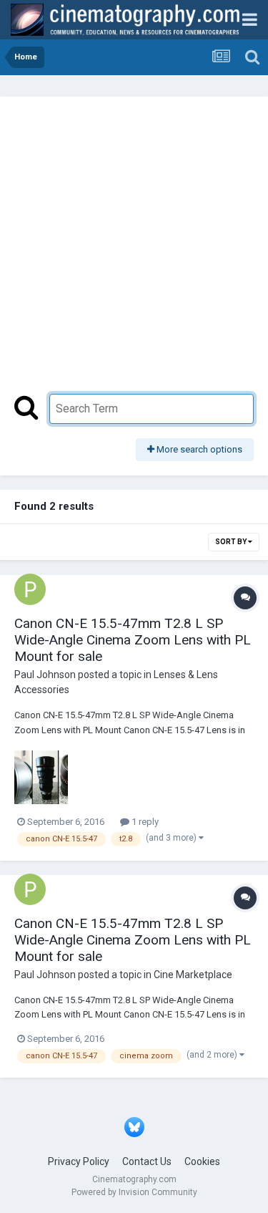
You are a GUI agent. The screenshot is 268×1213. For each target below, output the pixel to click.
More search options (198, 449)
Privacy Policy (78, 1161)
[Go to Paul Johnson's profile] (30, 589)
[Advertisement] (134, 252)
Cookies (202, 1161)
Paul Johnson (45, 674)
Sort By (231, 542)
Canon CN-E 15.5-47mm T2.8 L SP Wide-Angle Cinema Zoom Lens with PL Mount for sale (132, 640)
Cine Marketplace (193, 974)
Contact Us (147, 1161)
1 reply (144, 821)
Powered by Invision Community (134, 1192)
